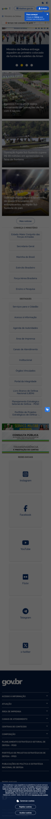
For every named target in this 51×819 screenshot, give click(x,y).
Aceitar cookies (25, 812)
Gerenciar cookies (27, 801)
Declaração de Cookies (40, 795)
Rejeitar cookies (25, 806)
